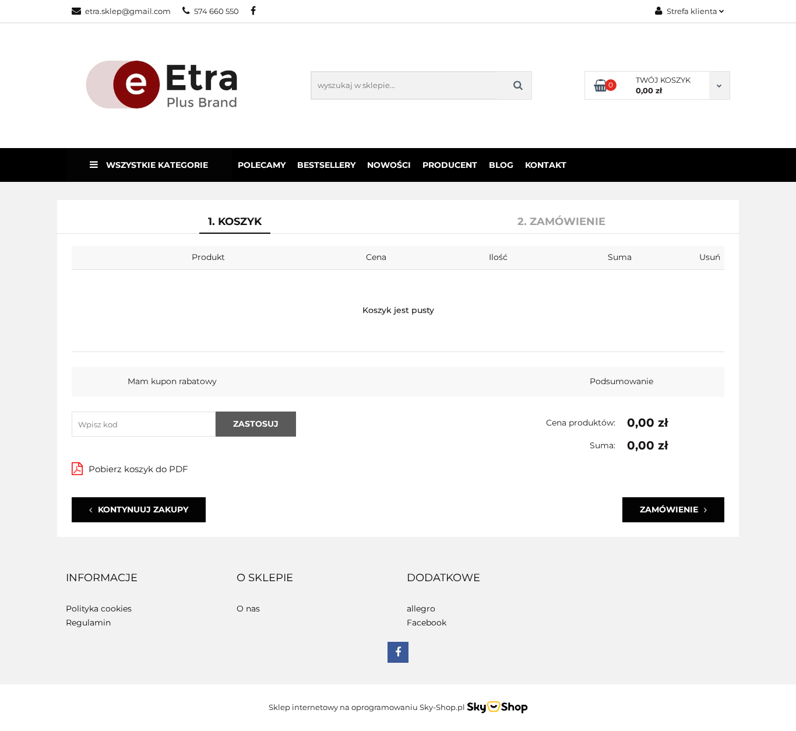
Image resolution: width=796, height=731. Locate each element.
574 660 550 (216, 11)
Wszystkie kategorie (156, 165)
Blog (501, 165)
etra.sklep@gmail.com (128, 11)
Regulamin (88, 622)
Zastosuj (256, 424)
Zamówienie (669, 509)
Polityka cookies (99, 608)
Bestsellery (326, 165)
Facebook (426, 622)
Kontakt (545, 165)
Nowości (389, 165)
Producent (449, 165)
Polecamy (262, 165)
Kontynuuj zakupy (143, 509)
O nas (248, 608)
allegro (421, 608)
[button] (102, 578)
